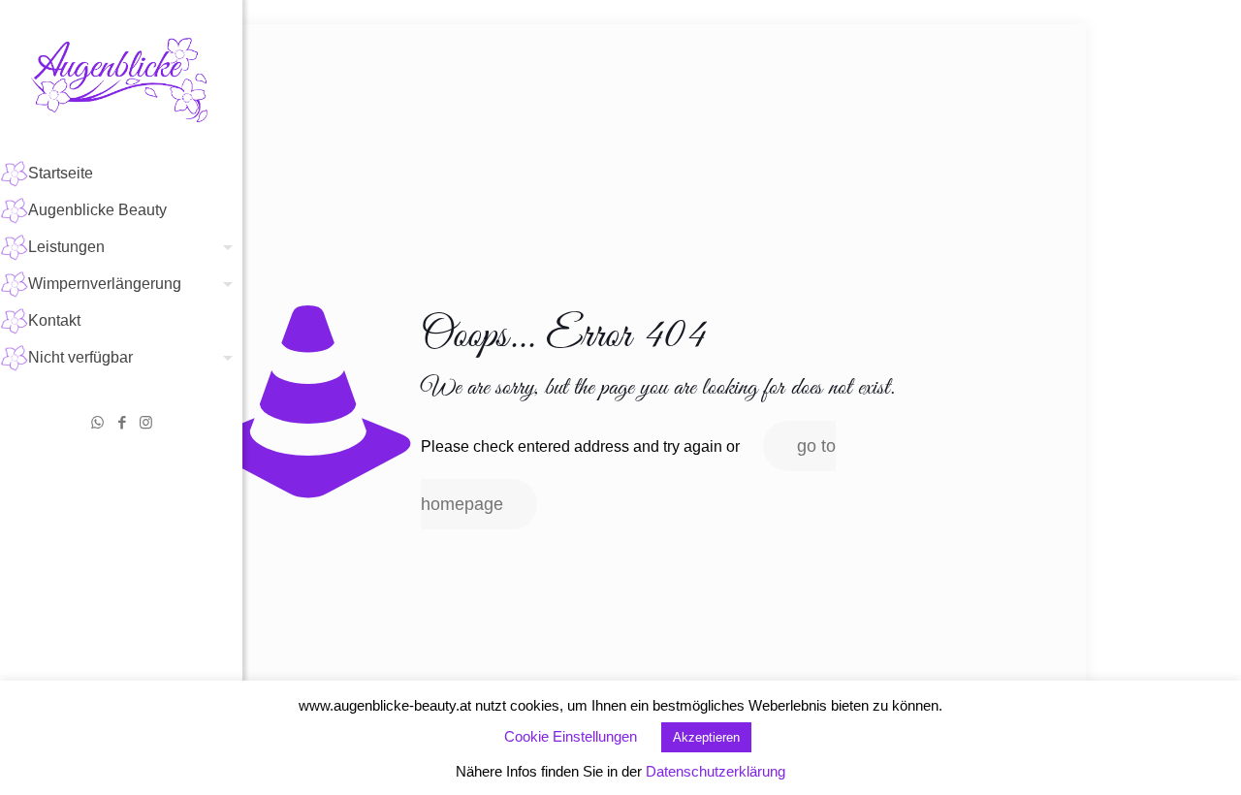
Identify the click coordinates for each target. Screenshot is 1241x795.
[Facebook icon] (121, 422)
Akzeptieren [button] (706, 737)
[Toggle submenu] (223, 247)
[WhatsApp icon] (97, 422)
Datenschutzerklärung (715, 771)
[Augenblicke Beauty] (121, 78)
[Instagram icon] (146, 422)
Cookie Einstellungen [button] (570, 736)
